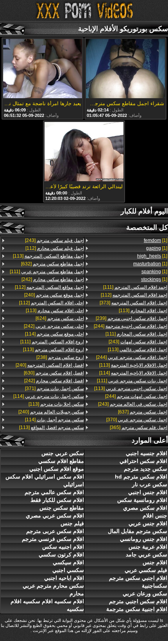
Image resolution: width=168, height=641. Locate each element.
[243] (138, 341)
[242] (52, 279)
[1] (155, 240)
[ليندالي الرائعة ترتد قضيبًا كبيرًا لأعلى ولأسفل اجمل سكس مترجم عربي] (84, 152)
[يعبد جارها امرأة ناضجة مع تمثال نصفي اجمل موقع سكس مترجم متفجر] (42, 69)
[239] (131, 318)
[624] (60, 318)
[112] (134, 295)
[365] (138, 427)
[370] (136, 419)
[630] (54, 373)
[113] (143, 310)
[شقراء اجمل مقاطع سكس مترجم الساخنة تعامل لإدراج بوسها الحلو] (125, 69)
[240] (54, 295)
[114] (133, 373)
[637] (142, 412)
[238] (60, 357)
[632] (52, 264)
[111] (135, 287)
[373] (133, 302)
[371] (54, 388)
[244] (130, 326)
